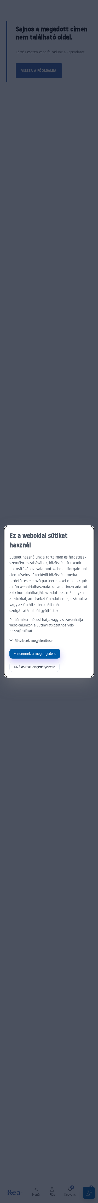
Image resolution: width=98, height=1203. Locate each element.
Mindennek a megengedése (35, 653)
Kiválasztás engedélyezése (34, 666)
